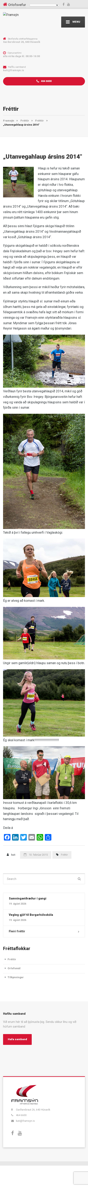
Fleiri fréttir (17, 931)
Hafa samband (17, 1039)
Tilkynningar (16, 977)
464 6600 (46, 81)
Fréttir (64, 854)
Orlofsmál (14, 968)
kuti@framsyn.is (25, 1120)
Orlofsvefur (17, 5)
